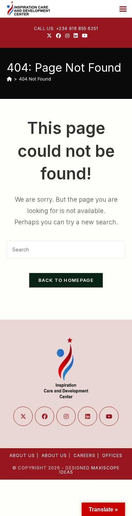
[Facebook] (44, 416)
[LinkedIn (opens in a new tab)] (75, 35)
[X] (23, 416)
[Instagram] (66, 416)
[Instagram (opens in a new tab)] (67, 35)
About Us (22, 455)
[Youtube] (109, 416)
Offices (112, 455)
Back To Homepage (66, 280)
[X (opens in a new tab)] (49, 35)
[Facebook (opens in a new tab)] (58, 35)
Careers (84, 455)
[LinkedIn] (87, 416)
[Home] (9, 79)
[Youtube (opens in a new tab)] (84, 35)
